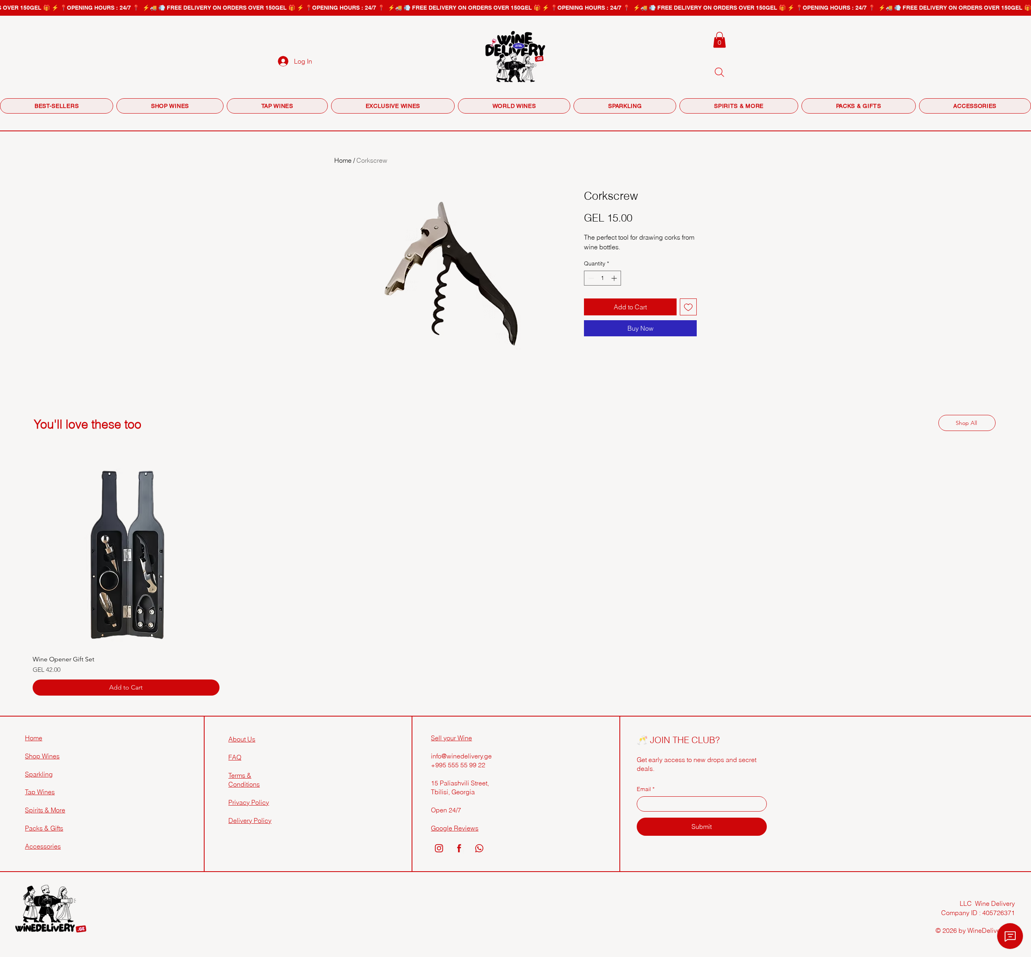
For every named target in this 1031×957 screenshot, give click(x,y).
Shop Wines (42, 756)
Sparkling (39, 774)
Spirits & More (45, 810)
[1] (439, 848)
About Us (241, 739)
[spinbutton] (602, 278)
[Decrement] (590, 278)
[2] (459, 848)
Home (343, 160)
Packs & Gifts (44, 828)
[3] (479, 848)
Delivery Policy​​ (249, 820)
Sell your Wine (451, 738)
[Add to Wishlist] (688, 306)
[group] (515, 579)
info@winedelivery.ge (461, 756)
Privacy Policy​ (248, 802)
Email (645, 789)
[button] (719, 40)
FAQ (234, 757)
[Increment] (615, 278)
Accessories (43, 846)
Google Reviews (454, 828)
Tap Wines (40, 792)
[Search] (719, 72)
